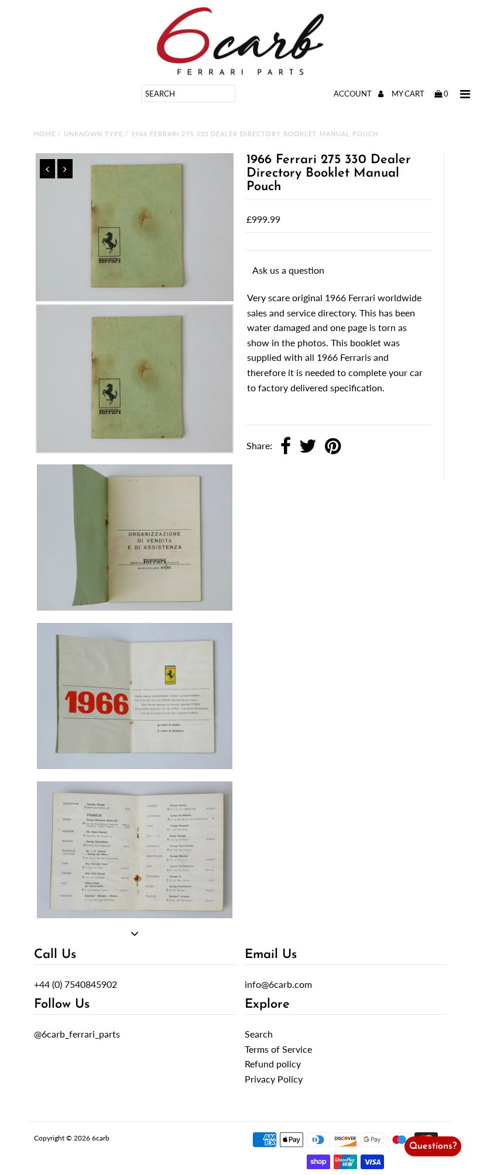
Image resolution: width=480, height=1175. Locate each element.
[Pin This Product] (333, 447)
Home (45, 133)
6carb (100, 1137)
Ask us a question (288, 269)
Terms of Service (278, 1049)
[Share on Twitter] (308, 447)
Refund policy (273, 1063)
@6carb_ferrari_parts (77, 1033)
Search (259, 1033)
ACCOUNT (353, 93)
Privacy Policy (274, 1078)
